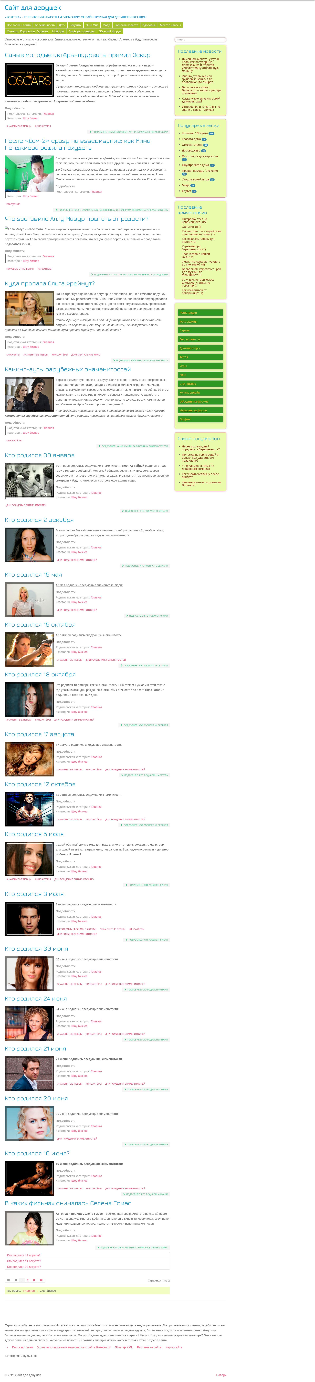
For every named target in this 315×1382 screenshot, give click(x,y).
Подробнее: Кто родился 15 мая (148, 615)
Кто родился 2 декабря (39, 519)
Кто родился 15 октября (40, 624)
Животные (44, 268)
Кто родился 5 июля (34, 833)
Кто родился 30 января (39, 454)
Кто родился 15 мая (33, 574)
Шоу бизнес (31, 118)
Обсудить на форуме (194, 401)
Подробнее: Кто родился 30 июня (147, 989)
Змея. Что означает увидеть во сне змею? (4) (201, 262)
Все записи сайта (19, 25)
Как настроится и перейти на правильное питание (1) (201, 232)
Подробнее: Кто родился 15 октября (145, 665)
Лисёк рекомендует (81, 31)
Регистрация (188, 312)
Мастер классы (170, 25)
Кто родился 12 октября (40, 783)
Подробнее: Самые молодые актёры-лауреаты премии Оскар (130, 131)
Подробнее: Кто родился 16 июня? (147, 1194)
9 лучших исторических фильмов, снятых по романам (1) (198, 282)
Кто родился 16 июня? (37, 1153)
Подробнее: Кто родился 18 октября (145, 725)
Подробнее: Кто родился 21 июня (147, 1089)
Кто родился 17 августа (39, 733)
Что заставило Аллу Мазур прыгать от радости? (76, 218)
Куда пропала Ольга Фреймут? (50, 283)
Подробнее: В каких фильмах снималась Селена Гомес (134, 1247)
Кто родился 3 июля (34, 893)
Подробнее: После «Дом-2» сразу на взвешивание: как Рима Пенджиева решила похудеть (113, 209)
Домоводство (191, 150)
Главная (48, 113)
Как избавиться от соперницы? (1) (194, 291)
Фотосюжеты (188, 321)
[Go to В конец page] (41, 1280)
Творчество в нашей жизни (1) (196, 255)
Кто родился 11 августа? (24, 1261)
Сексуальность (192, 144)
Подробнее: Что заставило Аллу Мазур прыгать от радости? (131, 274)
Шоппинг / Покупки (195, 133)
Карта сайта (174, 1347)
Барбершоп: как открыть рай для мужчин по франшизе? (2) (201, 272)
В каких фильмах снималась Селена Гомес (68, 1202)
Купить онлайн (190, 392)
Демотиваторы (190, 348)
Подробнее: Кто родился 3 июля (148, 939)
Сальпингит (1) (192, 226)
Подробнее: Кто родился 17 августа (146, 775)
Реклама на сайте (149, 1347)
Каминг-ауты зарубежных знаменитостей (68, 369)
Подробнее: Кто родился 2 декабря (146, 565)
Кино (183, 375)
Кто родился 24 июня (36, 998)
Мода (106, 25)
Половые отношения (20, 268)
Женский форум (110, 31)
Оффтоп (185, 419)
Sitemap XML (124, 1347)
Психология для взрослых (200, 156)
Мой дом (58, 31)
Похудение (13, 204)
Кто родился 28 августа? (24, 1267)
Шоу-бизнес (188, 383)
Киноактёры (43, 126)
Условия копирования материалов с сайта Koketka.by (74, 1347)
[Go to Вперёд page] (34, 1280)
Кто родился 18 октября (40, 674)
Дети (62, 25)
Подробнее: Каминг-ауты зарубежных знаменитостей (134, 446)
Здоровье (149, 25)
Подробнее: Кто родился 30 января (146, 510)
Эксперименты (190, 339)
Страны (185, 330)
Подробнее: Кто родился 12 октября (145, 825)
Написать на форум (193, 410)
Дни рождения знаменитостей (26, 505)
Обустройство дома (195, 165)
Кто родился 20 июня (36, 1098)
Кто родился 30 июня (36, 948)
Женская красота (126, 25)
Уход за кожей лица (195, 179)
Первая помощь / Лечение (200, 170)
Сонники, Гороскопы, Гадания (27, 31)
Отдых (186, 191)
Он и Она (92, 25)
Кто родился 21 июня (35, 1048)
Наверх (221, 1375)
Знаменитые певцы (18, 126)
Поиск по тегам (22, 1347)
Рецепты (75, 25)
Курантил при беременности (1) (194, 247)
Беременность (45, 25)
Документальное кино (85, 354)
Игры (183, 366)
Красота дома (191, 139)
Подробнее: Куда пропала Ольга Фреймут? (142, 360)
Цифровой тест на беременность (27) (194, 220)
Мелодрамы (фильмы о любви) (76, 928)
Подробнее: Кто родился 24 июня (147, 1039)
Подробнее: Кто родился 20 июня (147, 1144)
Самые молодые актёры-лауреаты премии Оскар (77, 54)
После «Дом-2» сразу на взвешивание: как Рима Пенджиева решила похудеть (77, 144)
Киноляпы (13, 354)
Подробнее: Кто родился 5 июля (148, 885)
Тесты (184, 357)
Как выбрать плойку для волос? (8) (198, 240)
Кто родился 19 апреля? (24, 1255)
